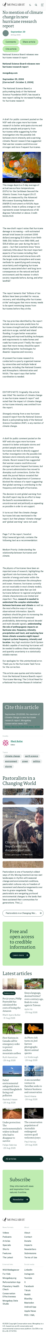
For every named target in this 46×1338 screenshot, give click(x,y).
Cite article (11, 49)
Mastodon (29, 1303)
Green (25, 761)
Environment (11, 761)
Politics (36, 761)
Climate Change (12, 756)
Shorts (6, 1249)
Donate (27, 1241)
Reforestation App (11, 1282)
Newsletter (18, 1199)
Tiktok (27, 1290)
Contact (28, 1237)
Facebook (29, 1286)
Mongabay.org (9, 1278)
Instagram (29, 1274)
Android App (30, 1307)
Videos (6, 1233)
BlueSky (28, 1298)
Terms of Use (30, 1257)
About (27, 1233)
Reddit (27, 1294)
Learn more (18, 955)
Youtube (28, 1278)
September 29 (18, 32)
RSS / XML (29, 1315)
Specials (7, 1245)
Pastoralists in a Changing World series (24, 913)
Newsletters (30, 1249)
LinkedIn (28, 1270)
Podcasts (7, 1237)
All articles (11, 1159)
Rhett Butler (17, 741)
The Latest (8, 1257)
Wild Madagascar (11, 1270)
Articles (6, 1241)
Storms (8, 766)
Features (7, 1253)
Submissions (30, 1253)
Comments (11, 42)
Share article (29, 42)
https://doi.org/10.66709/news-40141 (22, 726)
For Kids (6, 1274)
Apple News (30, 1311)
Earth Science (31, 756)
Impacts (28, 1245)
